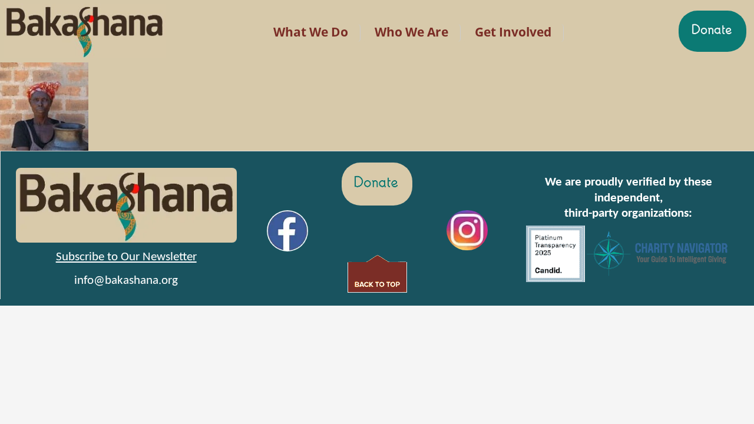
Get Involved (513, 32)
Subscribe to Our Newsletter (126, 257)
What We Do (310, 32)
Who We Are (411, 32)
